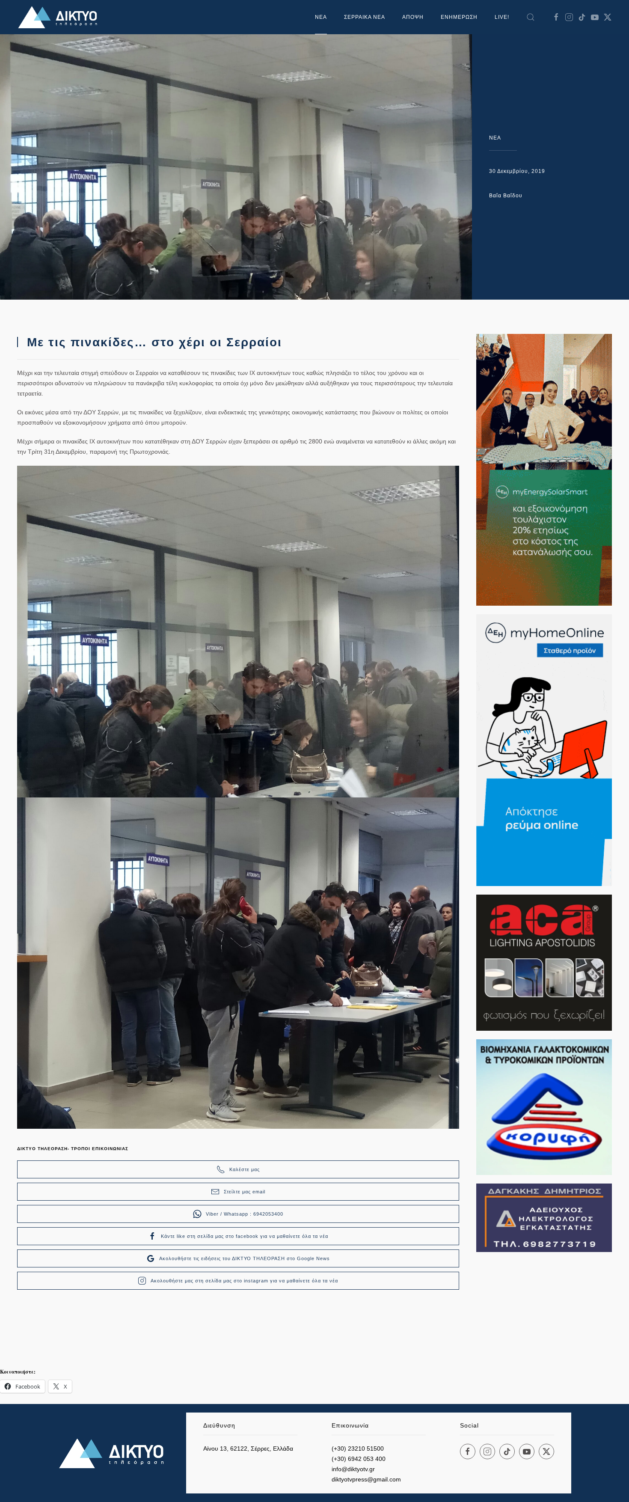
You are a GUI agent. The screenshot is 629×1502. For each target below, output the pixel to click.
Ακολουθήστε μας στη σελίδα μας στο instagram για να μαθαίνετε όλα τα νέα (244, 1280)
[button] (530, 17)
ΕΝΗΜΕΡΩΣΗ (459, 17)
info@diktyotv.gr (353, 1469)
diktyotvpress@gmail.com (366, 1479)
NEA (495, 138)
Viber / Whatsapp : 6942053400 (244, 1213)
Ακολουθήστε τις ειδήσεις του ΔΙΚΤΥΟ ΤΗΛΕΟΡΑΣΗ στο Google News (244, 1258)
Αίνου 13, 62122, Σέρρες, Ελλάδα (248, 1448)
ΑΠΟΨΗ (413, 17)
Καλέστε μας (244, 1169)
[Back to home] (60, 17)
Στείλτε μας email (244, 1191)
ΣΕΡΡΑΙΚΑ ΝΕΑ (364, 17)
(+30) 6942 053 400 (359, 1458)
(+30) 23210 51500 (358, 1448)
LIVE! (502, 17)
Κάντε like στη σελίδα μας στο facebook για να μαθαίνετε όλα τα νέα (244, 1236)
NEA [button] (321, 17)
